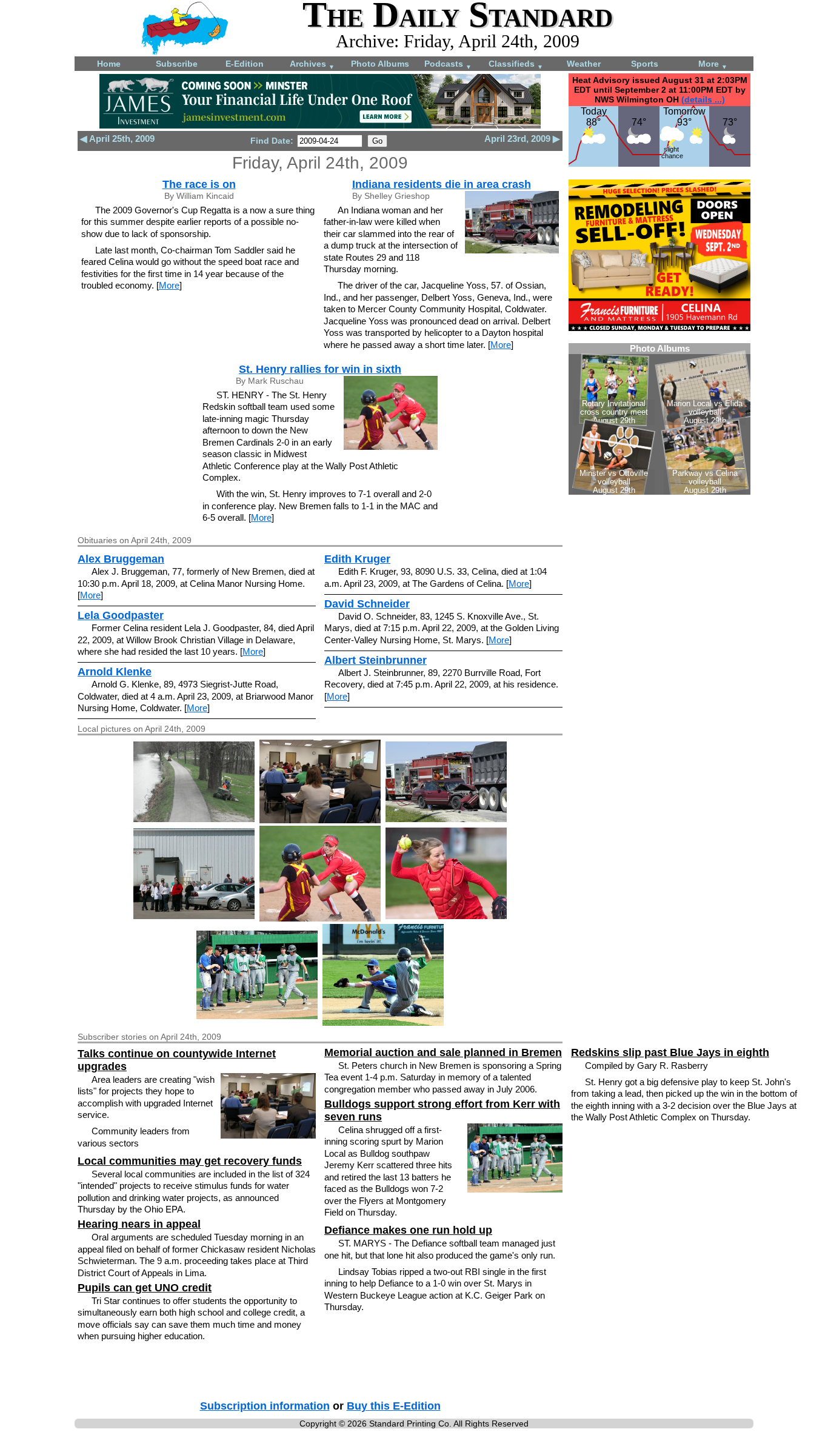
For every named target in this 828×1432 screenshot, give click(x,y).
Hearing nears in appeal (139, 1224)
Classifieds (516, 64)
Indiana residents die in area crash (441, 184)
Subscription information (265, 1406)
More (712, 64)
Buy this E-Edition (394, 1406)
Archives (312, 64)
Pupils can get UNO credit (145, 1288)
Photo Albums (380, 64)
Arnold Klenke (115, 672)
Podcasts (448, 64)
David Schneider (367, 604)
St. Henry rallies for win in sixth (320, 369)
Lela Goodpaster (121, 615)
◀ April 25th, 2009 (117, 138)
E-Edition (244, 64)
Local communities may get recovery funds (190, 1161)
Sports (644, 64)
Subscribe (177, 64)
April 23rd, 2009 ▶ (522, 138)
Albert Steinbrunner (375, 660)
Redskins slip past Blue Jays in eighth (670, 1052)
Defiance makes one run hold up (408, 1230)
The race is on (199, 184)
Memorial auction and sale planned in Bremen (443, 1052)
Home (109, 64)
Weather (584, 64)
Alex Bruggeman (121, 559)
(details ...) (703, 99)
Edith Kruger (357, 559)
